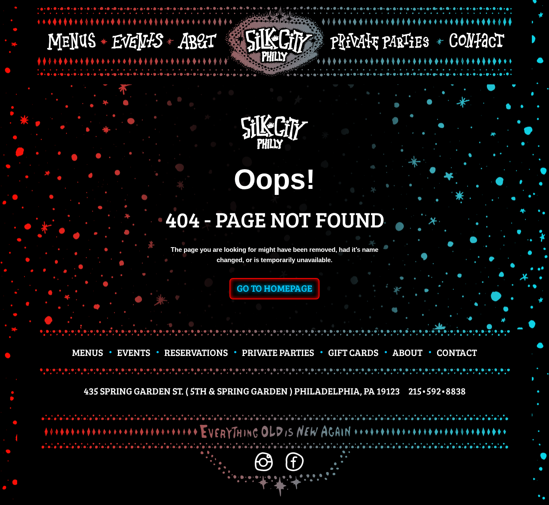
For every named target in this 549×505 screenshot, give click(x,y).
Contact (457, 352)
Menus (87, 352)
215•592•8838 (437, 390)
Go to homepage (274, 287)
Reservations (196, 352)
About (407, 352)
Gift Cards (353, 352)
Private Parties (278, 352)
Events (133, 352)
